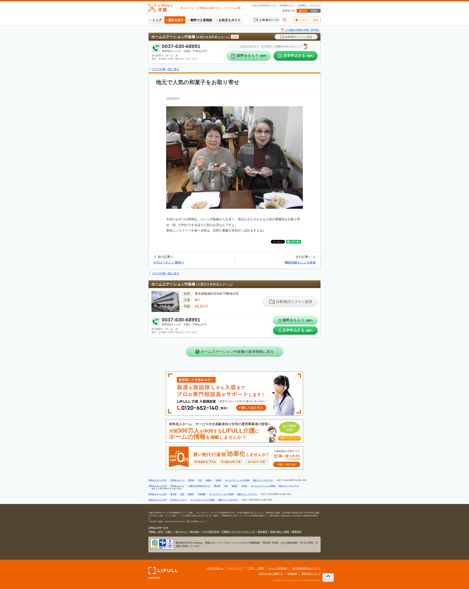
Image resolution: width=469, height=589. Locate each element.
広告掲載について (287, 5)
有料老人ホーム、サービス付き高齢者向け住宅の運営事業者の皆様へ (234, 431)
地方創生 (195, 531)
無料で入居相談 (201, 20)
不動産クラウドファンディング (238, 531)
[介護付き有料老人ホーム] (213, 36)
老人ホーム (181, 531)
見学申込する (299, 56)
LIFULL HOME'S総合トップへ (264, 5)
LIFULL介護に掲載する (270, 573)
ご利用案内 (301, 5)
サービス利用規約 (277, 568)
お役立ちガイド (230, 20)
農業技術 (296, 531)
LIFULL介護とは (215, 568)
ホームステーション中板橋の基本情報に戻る (237, 352)
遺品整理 (262, 531)
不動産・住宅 (155, 531)
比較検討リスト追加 (298, 36)
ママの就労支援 (210, 531)
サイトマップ (315, 5)
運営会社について (311, 573)
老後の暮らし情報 (279, 531)
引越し (169, 531)
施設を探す (176, 20)
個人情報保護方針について (306, 568)
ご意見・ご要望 (255, 568)
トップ (157, 20)
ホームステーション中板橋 (173, 37)
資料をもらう (253, 56)
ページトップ (328, 580)
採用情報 (292, 573)
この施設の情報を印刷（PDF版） (303, 30)
